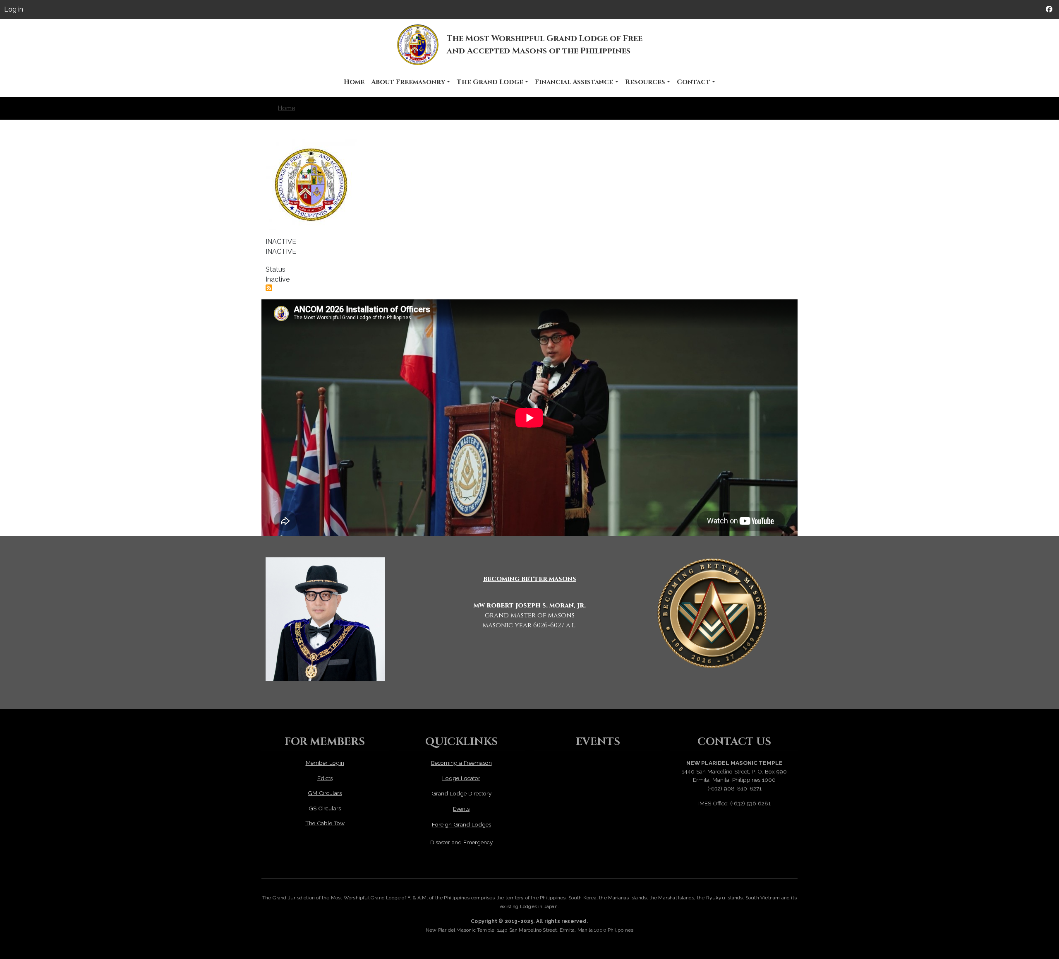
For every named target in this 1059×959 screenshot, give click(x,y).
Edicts (325, 778)
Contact (693, 82)
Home (354, 82)
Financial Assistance (574, 82)
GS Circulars (325, 808)
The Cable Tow (325, 823)
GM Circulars (325, 793)
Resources (645, 82)
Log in (13, 9)
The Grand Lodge (490, 82)
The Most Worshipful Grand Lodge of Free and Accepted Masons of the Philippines (544, 44)
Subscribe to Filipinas (269, 287)
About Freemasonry (408, 82)
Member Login (325, 762)
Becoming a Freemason (461, 762)
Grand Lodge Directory (461, 793)
